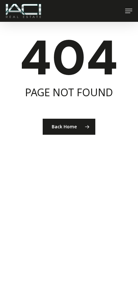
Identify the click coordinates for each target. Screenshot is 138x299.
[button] (128, 11)
